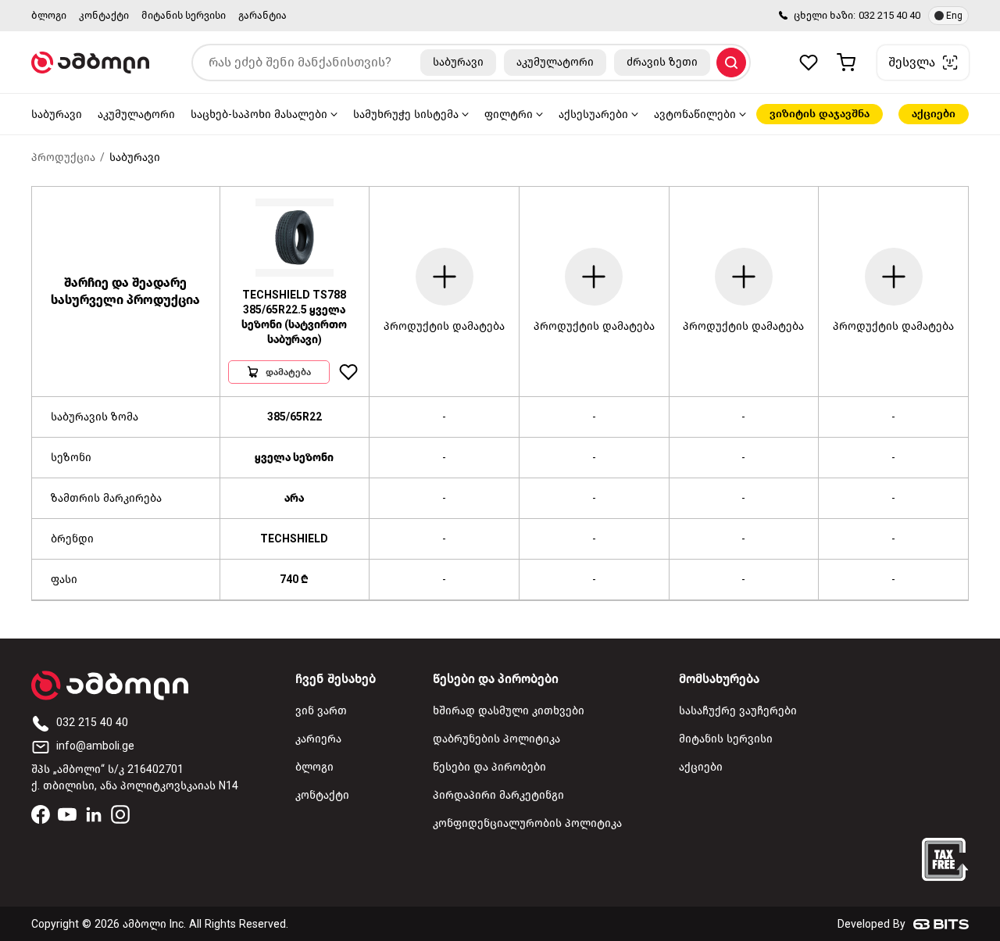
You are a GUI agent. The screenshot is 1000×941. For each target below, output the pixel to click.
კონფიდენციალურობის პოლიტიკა (527, 823)
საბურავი (56, 114)
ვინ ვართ (321, 710)
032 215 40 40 (889, 15)
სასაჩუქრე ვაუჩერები (738, 710)
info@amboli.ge (95, 746)
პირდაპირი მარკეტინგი (498, 795)
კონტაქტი (104, 15)
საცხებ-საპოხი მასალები (259, 114)
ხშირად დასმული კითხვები (508, 710)
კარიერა (318, 739)
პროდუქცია (63, 157)
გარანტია (262, 15)
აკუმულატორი (136, 114)
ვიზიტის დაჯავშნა (820, 113)
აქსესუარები (593, 114)
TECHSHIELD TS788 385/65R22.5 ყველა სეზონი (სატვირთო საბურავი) (294, 317)
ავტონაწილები (695, 114)
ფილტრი (508, 114)
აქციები (933, 113)
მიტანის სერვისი (183, 15)
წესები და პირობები (489, 767)
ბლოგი (48, 15)
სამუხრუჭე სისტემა (406, 114)
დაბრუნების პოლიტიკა (496, 739)
